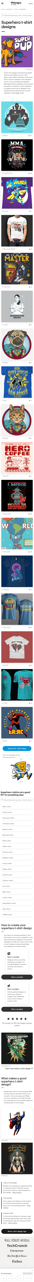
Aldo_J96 (6, 476)
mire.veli (6, 211)
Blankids (6, 362)
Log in (31, 3)
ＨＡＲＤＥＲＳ (8, 173)
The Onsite (6, 589)
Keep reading (17, 1192)
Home (3, 9)
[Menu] (2, 3)
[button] (32, 1270)
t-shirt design (15, 93)
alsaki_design (7, 627)
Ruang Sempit (7, 514)
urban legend (7, 551)
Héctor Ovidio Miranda (9, 249)
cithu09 (5, 703)
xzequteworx (30, 69)
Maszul (5, 741)
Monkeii (6, 135)
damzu (5, 400)
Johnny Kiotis (7, 287)
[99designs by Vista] (16, 3)
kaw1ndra (5, 1140)
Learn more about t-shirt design (18, 1069)
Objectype (5, 1175)
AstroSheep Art (6, 1066)
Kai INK (6, 665)
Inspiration (9, 9)
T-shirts (16, 9)
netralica (6, 324)
